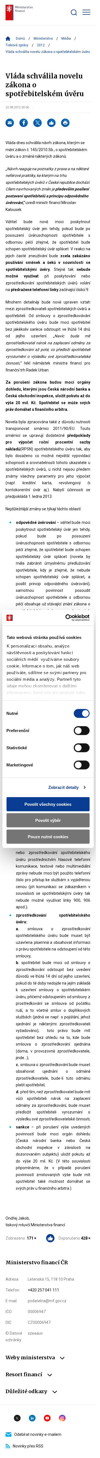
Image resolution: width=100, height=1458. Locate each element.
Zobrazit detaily (63, 787)
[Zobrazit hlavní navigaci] (86, 12)
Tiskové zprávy (17, 45)
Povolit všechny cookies (47, 804)
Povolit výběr (48, 820)
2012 (41, 45)
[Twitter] (37, 123)
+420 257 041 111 (43, 1290)
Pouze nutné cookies (48, 836)
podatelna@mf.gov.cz (47, 1301)
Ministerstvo (43, 38)
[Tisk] (65, 123)
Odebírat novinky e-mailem (37, 1434)
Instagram (62, 1418)
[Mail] (10, 123)
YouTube (47, 1418)
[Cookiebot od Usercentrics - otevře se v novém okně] (67, 617)
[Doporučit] (51, 123)
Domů (20, 38)
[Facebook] (23, 123)
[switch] (81, 730)
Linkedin (32, 1418)
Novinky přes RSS (28, 1446)
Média (66, 38)
